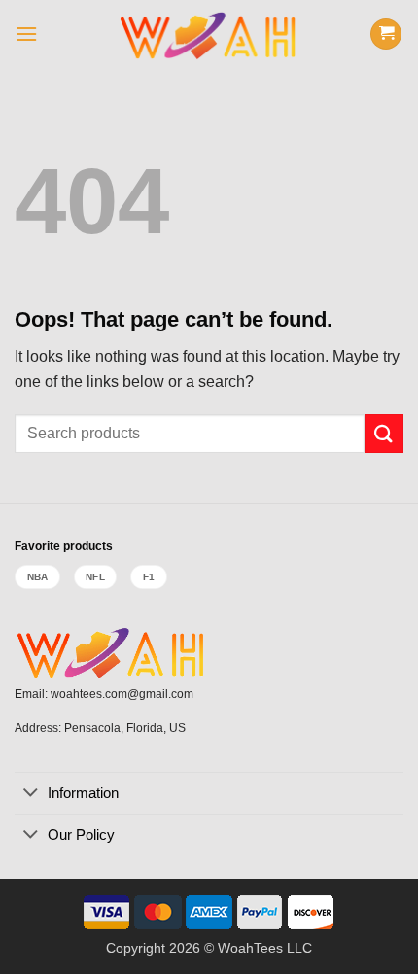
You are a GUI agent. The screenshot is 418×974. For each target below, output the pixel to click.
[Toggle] (31, 794)
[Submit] (384, 433)
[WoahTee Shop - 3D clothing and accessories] (209, 34)
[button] (26, 33)
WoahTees (250, 948)
